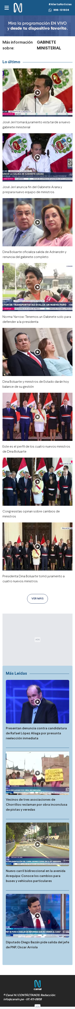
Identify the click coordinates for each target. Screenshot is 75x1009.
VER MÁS (37, 598)
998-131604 (61, 10)
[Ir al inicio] (18, 8)
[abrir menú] (6, 8)
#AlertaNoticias (60, 4)
